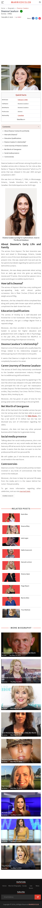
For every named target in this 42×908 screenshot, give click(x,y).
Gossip (24, 886)
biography (11, 8)
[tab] (21, 127)
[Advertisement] (21, 42)
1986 (26, 100)
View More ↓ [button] (21, 119)
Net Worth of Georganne (12, 149)
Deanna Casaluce (7, 496)
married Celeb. (25, 491)
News (37, 886)
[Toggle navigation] (3, 2)
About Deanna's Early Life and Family (16, 131)
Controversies (9, 157)
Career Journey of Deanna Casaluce (16, 146)
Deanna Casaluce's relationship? (15, 142)
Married (11, 886)
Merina (5, 682)
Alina (5, 655)
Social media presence (11, 153)
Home (4, 886)
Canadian (21, 115)
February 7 (21, 100)
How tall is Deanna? (10, 135)
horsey (19, 17)
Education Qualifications (12, 138)
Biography (17, 886)
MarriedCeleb (21, 2)
